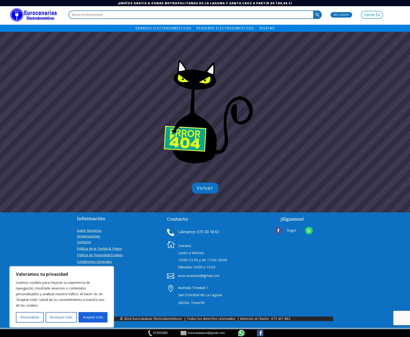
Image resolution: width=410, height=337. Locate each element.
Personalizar (29, 317)
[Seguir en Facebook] (278, 230)
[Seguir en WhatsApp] (309, 230)
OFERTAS (267, 28)
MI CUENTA (341, 15)
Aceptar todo (93, 317)
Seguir (291, 230)
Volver (205, 188)
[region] (61, 297)
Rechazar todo (61, 317)
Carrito (369, 14)
